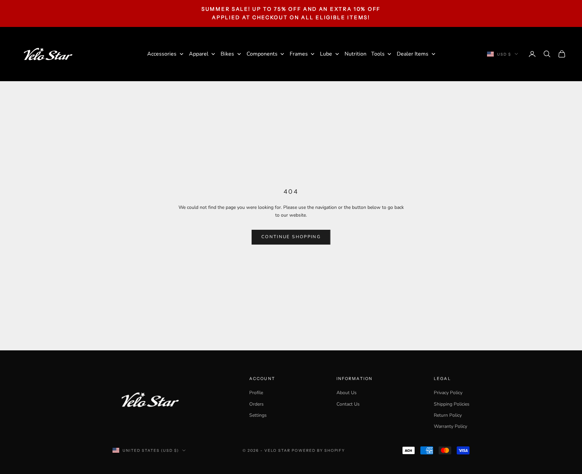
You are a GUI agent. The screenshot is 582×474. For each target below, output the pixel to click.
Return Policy (448, 415)
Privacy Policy (448, 392)
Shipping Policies (452, 404)
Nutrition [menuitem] (355, 54)
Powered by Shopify (318, 450)
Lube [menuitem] (326, 54)
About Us (346, 392)
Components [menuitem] (262, 54)
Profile (256, 392)
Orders (256, 404)
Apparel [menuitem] (198, 54)
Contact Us (348, 404)
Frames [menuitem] (299, 54)
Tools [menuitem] (378, 54)
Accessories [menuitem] (161, 54)
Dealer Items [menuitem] (412, 54)
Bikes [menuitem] (227, 54)
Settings (258, 415)
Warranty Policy (450, 426)
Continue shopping (291, 237)
